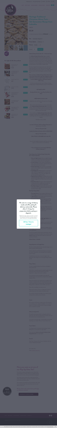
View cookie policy (50, 426)
